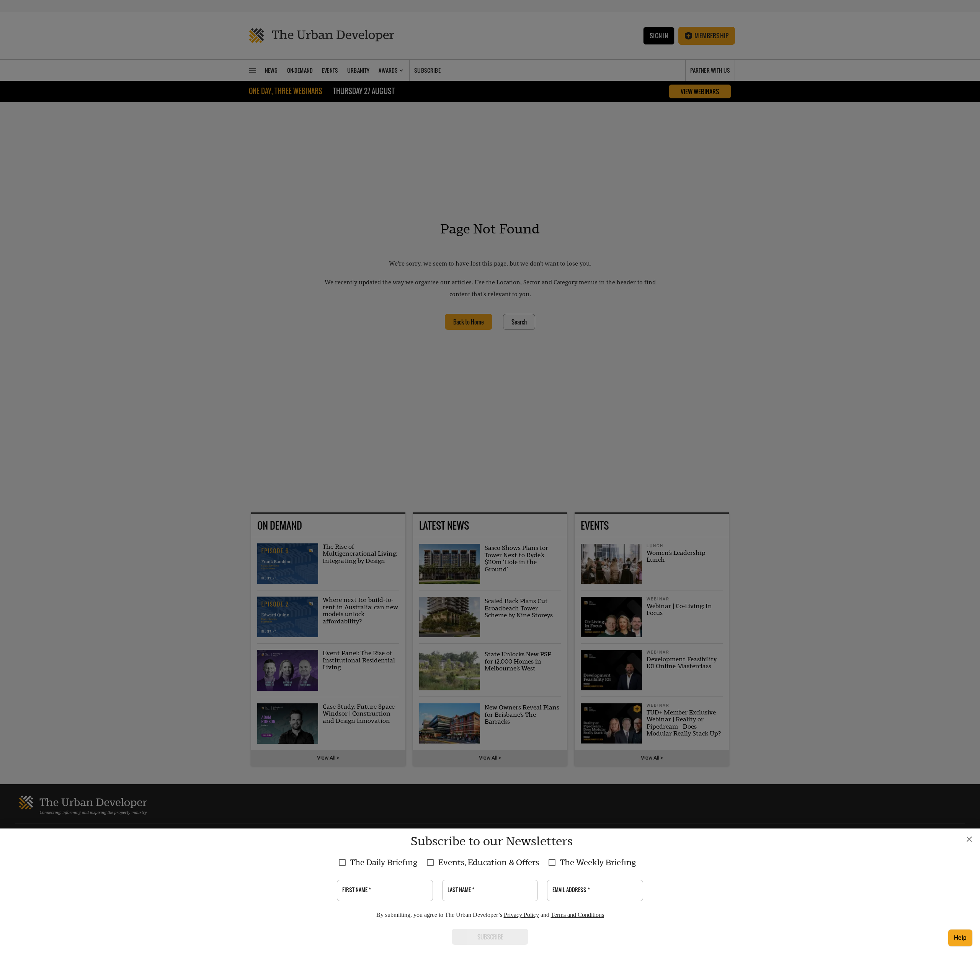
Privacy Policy (521, 915)
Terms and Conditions (577, 915)
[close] (969, 839)
